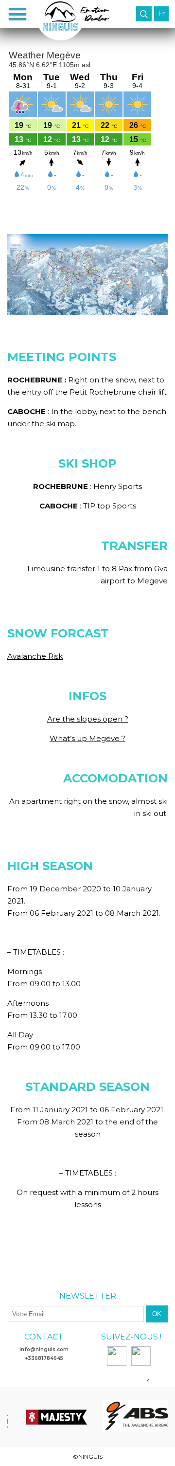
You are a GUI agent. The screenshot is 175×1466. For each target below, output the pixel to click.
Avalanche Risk (35, 656)
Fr (161, 13)
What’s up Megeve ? (87, 738)
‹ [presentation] (148, 1379)
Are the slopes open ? (87, 719)
